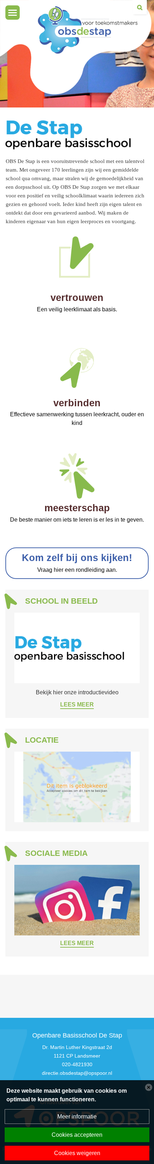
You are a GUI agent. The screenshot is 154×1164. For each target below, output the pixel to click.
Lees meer (77, 704)
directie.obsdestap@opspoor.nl (77, 1073)
